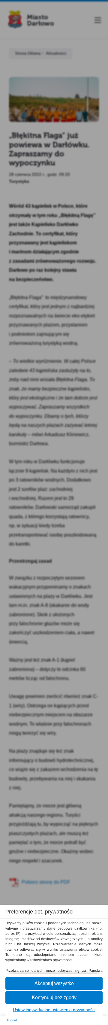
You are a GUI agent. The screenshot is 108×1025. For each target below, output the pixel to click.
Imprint (12, 1020)
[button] (54, 983)
